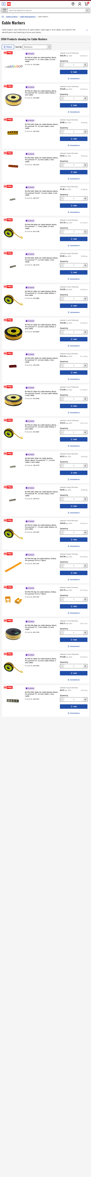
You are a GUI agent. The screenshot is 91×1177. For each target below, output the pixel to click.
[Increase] (85, 65)
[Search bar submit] (87, 10)
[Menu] (3, 4)
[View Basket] (86, 4)
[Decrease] (62, 65)
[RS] (9, 4)
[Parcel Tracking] (73, 4)
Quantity (64, 61)
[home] (3, 16)
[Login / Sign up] (80, 4)
